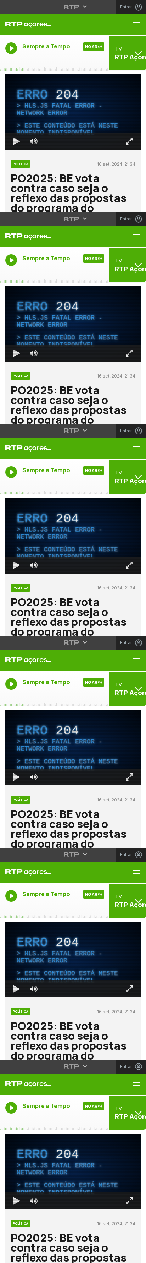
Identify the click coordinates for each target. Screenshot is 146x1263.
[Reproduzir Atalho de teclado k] (11, 1254)
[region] (73, 631)
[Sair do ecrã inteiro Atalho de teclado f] (134, 1254)
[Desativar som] (28, 1254)
